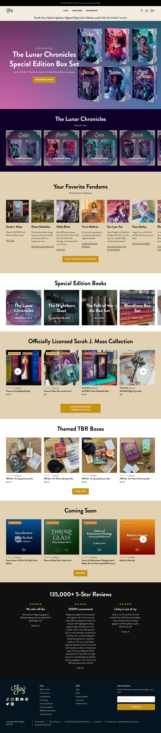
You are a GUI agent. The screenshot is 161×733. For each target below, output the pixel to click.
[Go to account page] (146, 10)
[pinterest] (26, 699)
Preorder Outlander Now (42, 246)
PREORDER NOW (44, 79)
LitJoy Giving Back (46, 707)
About (78, 693)
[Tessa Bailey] (143, 211)
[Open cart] (151, 10)
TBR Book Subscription (48, 710)
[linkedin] (12, 704)
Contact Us (80, 700)
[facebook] (17, 699)
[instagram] (12, 699)
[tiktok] (7, 699)
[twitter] (7, 704)
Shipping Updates (82, 696)
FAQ (77, 689)
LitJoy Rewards (45, 696)
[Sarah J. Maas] (17, 211)
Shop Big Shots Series (141, 243)
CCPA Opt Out (81, 703)
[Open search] (141, 10)
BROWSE (80, 573)
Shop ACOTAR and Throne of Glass (80, 408)
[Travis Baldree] (93, 211)
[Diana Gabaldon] (42, 211)
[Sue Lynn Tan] (118, 211)
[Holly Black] (67, 211)
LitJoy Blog (44, 700)
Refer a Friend (45, 689)
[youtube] (21, 699)
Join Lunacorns (45, 693)
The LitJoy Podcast (46, 703)
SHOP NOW (10, 240)
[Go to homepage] (9, 10)
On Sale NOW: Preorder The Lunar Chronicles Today (80, 3)
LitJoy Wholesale (46, 714)
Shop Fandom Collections (80, 259)
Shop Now (60, 249)
